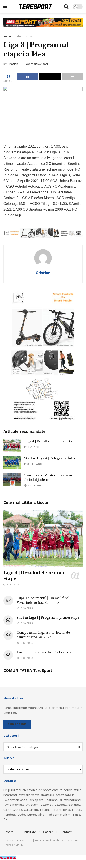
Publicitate (28, 832)
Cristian (12, 63)
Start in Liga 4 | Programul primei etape (48, 618)
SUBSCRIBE (17, 724)
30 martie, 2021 (37, 63)
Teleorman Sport (26, 36)
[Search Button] (66, 6)
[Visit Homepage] (35, 6)
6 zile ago (34, 485)
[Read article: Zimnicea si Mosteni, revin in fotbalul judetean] (12, 479)
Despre (8, 832)
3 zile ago (34, 463)
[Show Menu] (5, 6)
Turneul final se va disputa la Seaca (44, 652)
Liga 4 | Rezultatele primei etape (50, 441)
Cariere (48, 832)
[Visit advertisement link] (43, 26)
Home (7, 36)
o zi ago (32, 447)
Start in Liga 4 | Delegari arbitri (49, 458)
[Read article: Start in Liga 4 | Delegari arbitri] (12, 462)
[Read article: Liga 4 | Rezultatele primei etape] (12, 445)
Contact (66, 832)
